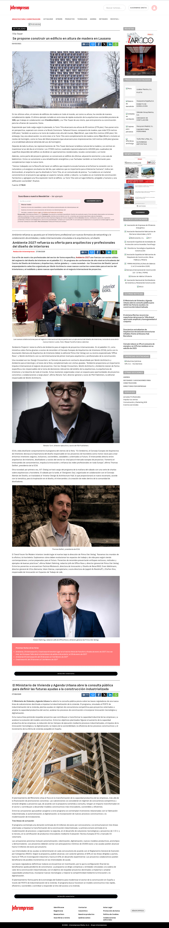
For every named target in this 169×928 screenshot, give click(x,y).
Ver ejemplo (57, 196)
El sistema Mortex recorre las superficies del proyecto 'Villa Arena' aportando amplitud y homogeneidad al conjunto (140, 318)
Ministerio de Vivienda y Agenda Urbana (32, 701)
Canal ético (83, 911)
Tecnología (82, 19)
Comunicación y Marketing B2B (135, 402)
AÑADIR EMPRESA (138, 911)
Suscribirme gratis (94, 201)
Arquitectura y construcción (26, 19)
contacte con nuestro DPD (65, 219)
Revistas (114, 19)
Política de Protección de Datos (53, 212)
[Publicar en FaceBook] (98, 44)
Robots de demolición (142, 105)
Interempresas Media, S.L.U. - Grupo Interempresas (88, 925)
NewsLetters (59, 914)
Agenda (93, 19)
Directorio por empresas (134, 386)
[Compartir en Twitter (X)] (104, 44)
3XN (14, 120)
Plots (139, 92)
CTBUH (22, 185)
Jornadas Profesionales (131, 397)
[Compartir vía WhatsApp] (115, 44)
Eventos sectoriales (130, 405)
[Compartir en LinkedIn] (110, 44)
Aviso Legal (37, 212)
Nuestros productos (86, 914)
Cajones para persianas (143, 130)
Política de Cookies (111, 914)
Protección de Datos (111, 911)
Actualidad (48, 19)
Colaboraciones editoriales (109, 919)
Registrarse (58, 911)
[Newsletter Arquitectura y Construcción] (141, 181)
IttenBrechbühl (52, 120)
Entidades (103, 19)
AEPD (36, 221)
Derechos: (82, 218)
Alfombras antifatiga (142, 143)
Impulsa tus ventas (130, 400)
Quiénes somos (84, 918)
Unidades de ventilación (142, 119)
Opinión (59, 19)
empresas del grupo (55, 218)
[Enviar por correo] (92, 44)
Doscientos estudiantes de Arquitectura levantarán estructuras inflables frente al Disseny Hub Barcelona (139, 333)
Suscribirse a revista (62, 918)
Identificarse (59, 907)
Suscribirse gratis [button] (138, 8)
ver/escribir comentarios (65, 674)
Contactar (82, 907)
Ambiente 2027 (83, 257)
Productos (70, 19)
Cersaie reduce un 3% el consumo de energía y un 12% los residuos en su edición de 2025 (139, 346)
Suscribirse (140, 212)
